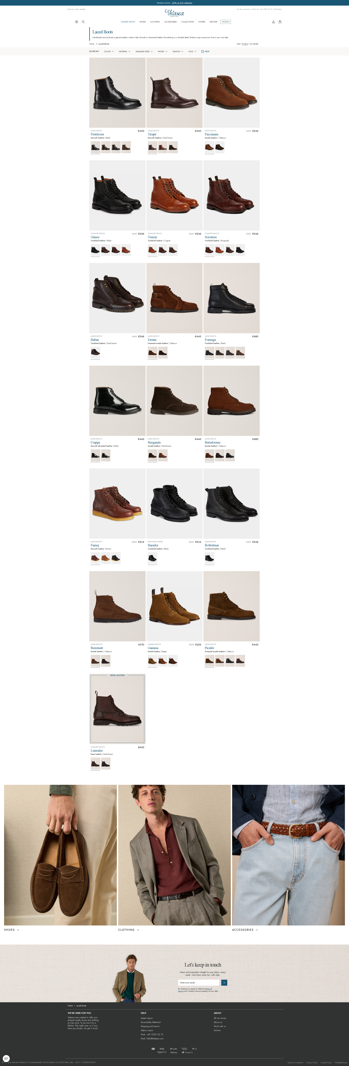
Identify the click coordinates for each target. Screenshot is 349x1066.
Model (161, 51)
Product (245, 43)
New (207, 51)
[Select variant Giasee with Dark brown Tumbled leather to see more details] (105, 250)
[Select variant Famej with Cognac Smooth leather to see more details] (105, 558)
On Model (254, 43)
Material (123, 51)
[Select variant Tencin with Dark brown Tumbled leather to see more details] (173, 250)
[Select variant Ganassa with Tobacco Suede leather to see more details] (163, 661)
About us (218, 1022)
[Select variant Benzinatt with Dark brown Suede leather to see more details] (105, 661)
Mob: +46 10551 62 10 (152, 1034)
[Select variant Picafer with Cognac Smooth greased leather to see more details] (220, 661)
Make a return (147, 1030)
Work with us (220, 1026)
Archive (217, 1030)
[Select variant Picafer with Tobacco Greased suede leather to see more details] (209, 661)
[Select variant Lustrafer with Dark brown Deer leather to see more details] (95, 764)
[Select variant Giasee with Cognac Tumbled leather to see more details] (126, 250)
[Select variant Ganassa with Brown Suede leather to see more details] (173, 661)
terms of (208, 988)
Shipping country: (76, 9)
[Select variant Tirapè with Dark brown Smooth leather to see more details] (152, 147)
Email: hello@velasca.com (152, 1038)
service (181, 991)
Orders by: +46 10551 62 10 (262, 9)
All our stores (220, 1018)
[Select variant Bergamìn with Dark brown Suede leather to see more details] (152, 455)
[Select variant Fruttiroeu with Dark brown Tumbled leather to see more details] (116, 147)
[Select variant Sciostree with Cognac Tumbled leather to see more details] (220, 250)
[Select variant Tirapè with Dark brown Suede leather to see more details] (173, 147)
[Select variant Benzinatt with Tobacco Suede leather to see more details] (95, 661)
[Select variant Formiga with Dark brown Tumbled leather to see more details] (220, 353)
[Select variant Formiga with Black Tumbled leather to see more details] (209, 353)
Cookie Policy (326, 1062)
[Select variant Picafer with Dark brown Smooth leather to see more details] (240, 661)
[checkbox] (202, 51)
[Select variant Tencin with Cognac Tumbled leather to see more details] (152, 250)
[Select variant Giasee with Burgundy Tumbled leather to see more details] (116, 250)
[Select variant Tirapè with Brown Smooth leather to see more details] (163, 147)
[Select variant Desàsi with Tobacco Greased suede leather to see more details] (152, 353)
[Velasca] (174, 16)
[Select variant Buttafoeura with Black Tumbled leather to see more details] (230, 455)
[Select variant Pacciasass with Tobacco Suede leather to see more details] (209, 147)
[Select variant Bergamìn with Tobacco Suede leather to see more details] (163, 455)
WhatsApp (278, 9)
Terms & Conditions (295, 1062)
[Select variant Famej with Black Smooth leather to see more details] (116, 558)
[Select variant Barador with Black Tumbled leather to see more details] (152, 558)
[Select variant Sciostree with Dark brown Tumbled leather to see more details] (230, 250)
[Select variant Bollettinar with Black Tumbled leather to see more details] (209, 558)
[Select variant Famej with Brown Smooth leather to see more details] (95, 558)
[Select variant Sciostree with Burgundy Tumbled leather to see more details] (209, 250)
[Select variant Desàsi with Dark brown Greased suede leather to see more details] (163, 353)
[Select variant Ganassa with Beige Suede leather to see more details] (152, 661)
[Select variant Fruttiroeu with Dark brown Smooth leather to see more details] (105, 147)
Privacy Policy (311, 1062)
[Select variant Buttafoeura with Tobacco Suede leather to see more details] (209, 455)
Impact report (147, 1018)
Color (107, 51)
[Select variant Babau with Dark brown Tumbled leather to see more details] (95, 353)
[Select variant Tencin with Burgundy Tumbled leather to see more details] (163, 250)
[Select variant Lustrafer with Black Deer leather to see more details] (105, 764)
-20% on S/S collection (182, 2)
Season (176, 51)
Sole (191, 51)
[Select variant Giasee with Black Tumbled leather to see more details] (95, 250)
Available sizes (143, 51)
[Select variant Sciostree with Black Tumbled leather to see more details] (240, 250)
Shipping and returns (150, 1026)
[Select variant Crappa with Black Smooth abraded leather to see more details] (95, 455)
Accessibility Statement (151, 1022)
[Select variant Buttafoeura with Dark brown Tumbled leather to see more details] (220, 455)
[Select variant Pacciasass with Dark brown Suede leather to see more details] (220, 147)
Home (91, 44)
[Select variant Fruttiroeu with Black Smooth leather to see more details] (95, 147)
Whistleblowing (341, 1062)
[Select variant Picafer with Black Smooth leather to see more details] (230, 661)
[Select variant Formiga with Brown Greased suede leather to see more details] (240, 353)
